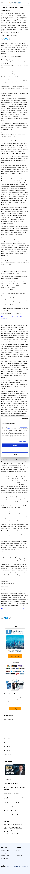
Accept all (15, 445)
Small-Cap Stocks (8, 742)
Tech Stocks (7, 750)
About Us (18, 847)
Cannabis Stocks (8, 719)
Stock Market (7, 746)
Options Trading (8, 735)
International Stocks (9, 731)
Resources (4, 847)
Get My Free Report (15, 656)
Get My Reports (15, 709)
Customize (14, 449)
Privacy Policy (10, 866)
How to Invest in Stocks (10, 806)
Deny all (15, 454)
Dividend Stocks (8, 723)
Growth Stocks (8, 727)
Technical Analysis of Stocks (11, 810)
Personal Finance (8, 738)
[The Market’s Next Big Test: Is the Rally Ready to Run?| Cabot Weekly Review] (15, 769)
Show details (22, 441)
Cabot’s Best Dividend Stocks (11, 793)
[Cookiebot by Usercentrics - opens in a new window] (22, 418)
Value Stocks (7, 754)
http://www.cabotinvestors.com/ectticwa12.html (13, 609)
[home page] (15, 3)
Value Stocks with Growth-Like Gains (13, 802)
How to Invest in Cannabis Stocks (12, 814)
